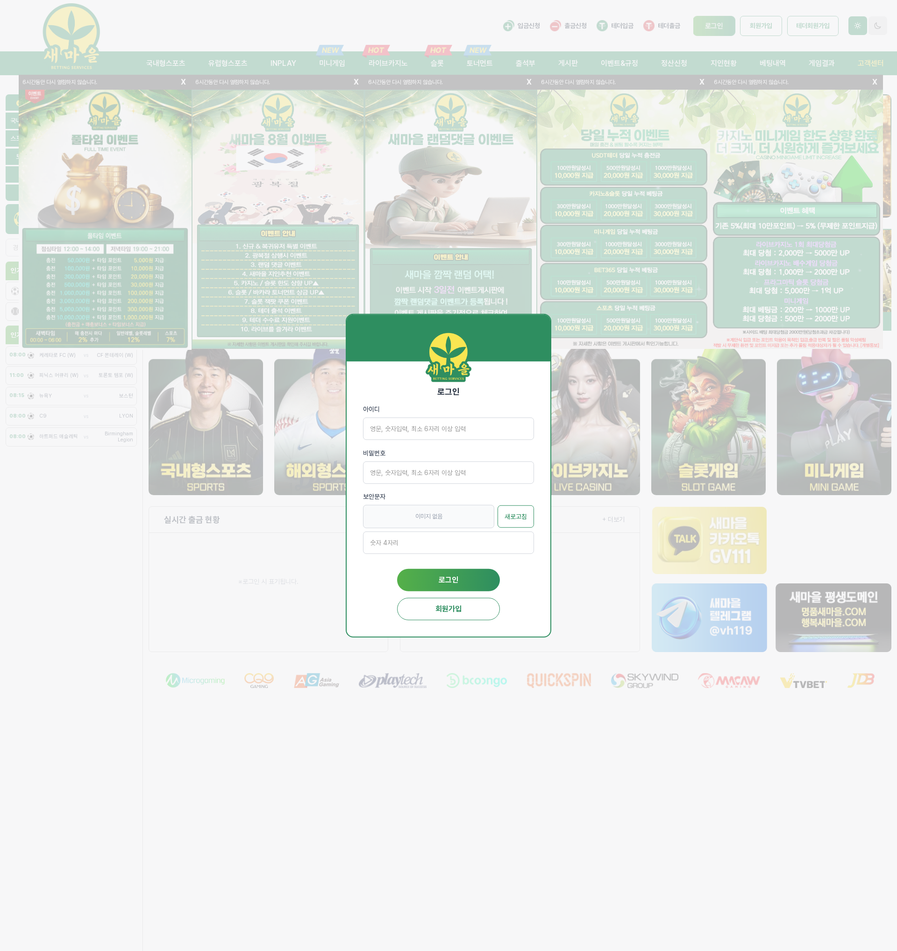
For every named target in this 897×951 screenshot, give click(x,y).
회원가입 (448, 608)
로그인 (448, 579)
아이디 (371, 409)
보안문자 (374, 496)
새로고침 (516, 516)
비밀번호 (374, 452)
